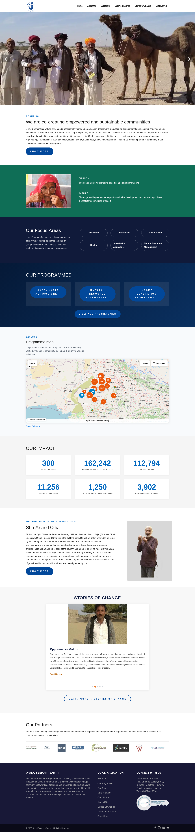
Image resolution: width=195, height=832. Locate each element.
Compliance (103, 797)
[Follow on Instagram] (159, 828)
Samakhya (103, 816)
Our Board (105, 6)
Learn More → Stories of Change (97, 699)
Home (80, 6)
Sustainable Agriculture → (48, 292)
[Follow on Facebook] (155, 828)
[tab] (91, 101)
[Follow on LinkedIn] (163, 828)
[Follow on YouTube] (167, 828)
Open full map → (34, 426)
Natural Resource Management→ (97, 294)
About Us (91, 6)
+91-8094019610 (148, 791)
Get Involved (161, 6)
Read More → (56, 677)
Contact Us (103, 802)
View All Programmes (97, 314)
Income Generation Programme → (146, 294)
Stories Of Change (143, 6)
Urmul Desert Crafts (107, 811)
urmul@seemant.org (152, 788)
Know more (39, 151)
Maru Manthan (104, 792)
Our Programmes (122, 6)
